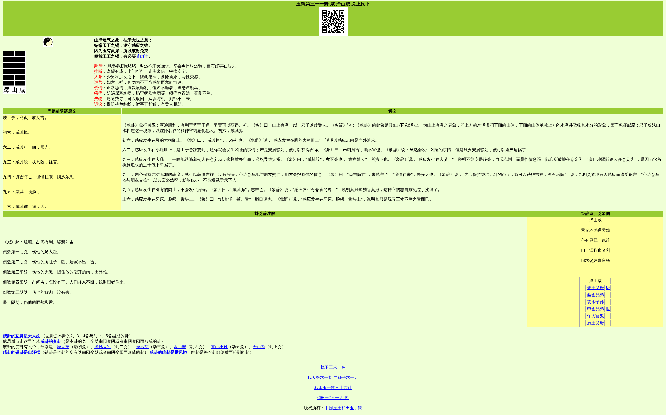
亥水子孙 (595, 302)
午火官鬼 (595, 316)
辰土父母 (595, 323)
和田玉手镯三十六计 (333, 387)
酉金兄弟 (595, 295)
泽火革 (63, 347)
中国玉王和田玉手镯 (343, 408)
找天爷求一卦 (320, 377)
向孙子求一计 (346, 377)
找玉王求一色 (333, 367)
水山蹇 (180, 347)
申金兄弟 (595, 309)
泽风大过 (102, 347)
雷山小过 (219, 347)
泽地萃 (142, 347)
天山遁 (259, 347)
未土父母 (595, 288)
